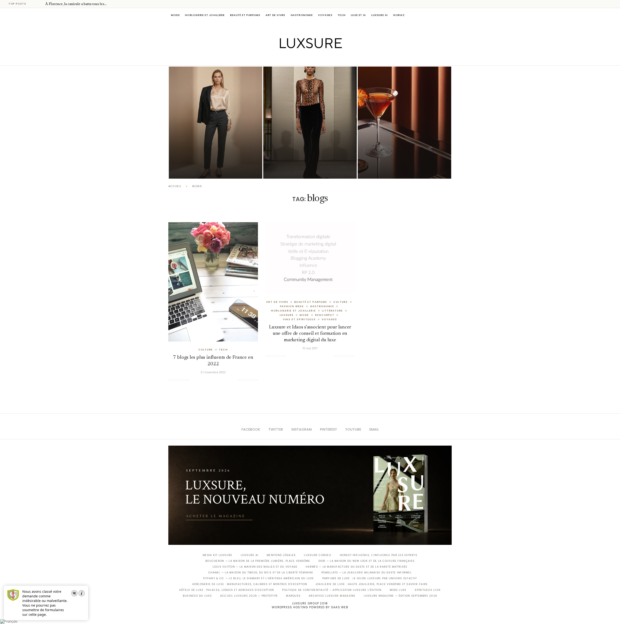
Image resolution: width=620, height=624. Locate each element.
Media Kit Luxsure (217, 555)
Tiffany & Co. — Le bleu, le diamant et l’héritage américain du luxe (258, 578)
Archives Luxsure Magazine (332, 596)
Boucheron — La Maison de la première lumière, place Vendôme (257, 561)
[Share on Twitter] (203, 380)
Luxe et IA (358, 15)
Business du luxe (197, 596)
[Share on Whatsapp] (218, 380)
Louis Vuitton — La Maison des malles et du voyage (255, 567)
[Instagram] (306, 58)
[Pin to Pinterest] (209, 380)
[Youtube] (320, 58)
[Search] (449, 15)
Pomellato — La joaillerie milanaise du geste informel (366, 572)
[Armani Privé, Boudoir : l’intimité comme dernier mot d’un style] (310, 123)
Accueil (174, 186)
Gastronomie (302, 15)
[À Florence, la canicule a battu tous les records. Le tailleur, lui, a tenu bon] (215, 123)
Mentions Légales (281, 555)
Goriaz (399, 15)
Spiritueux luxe (428, 590)
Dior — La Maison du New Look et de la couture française (366, 561)
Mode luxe (398, 590)
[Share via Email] (233, 380)
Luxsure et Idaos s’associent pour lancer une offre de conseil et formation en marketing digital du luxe (310, 334)
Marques (293, 596)
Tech (341, 15)
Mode (175, 15)
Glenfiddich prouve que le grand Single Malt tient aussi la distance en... (401, 156)
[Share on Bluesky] (228, 380)
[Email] (327, 58)
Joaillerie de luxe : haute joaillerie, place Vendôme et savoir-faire (372, 584)
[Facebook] (293, 58)
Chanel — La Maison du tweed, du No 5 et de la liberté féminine (260, 572)
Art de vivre (275, 15)
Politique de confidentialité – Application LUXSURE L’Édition (331, 590)
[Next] (40, 4)
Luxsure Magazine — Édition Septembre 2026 (400, 596)
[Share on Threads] (223, 380)
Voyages (325, 15)
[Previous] (34, 4)
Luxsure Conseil (318, 555)
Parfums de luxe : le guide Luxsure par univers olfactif (369, 578)
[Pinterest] (313, 58)
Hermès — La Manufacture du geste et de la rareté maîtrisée (356, 567)
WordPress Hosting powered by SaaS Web (310, 607)
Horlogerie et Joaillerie (205, 15)
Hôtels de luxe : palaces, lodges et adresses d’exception (226, 590)
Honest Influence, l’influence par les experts (378, 555)
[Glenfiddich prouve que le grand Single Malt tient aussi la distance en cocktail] (404, 123)
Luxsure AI (379, 15)
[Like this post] (193, 380)
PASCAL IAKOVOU (193, 170)
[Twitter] (300, 58)
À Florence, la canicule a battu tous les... (76, 4)
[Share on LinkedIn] (213, 380)
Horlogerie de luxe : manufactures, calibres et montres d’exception (249, 584)
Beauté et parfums (245, 15)
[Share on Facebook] (199, 380)
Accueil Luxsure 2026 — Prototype (249, 596)
